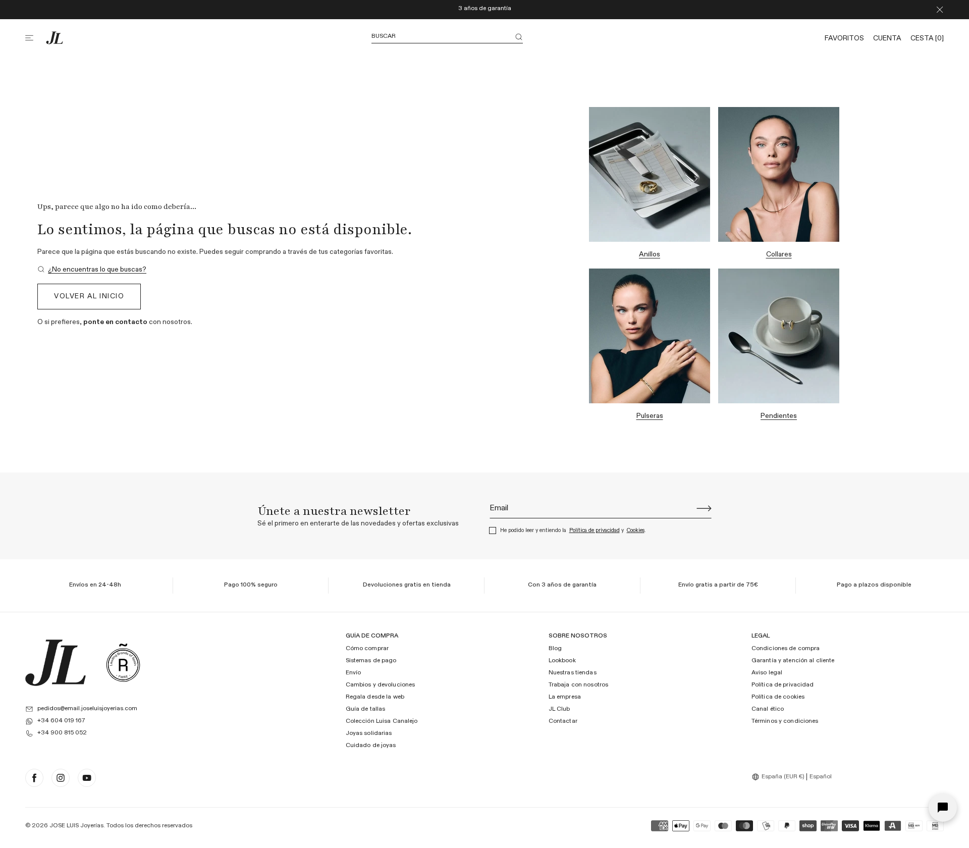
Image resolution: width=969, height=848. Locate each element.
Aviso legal (766, 673)
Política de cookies (777, 697)
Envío (353, 673)
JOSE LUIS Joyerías (76, 826)
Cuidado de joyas (371, 746)
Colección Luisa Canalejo (382, 721)
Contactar (563, 721)
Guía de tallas (366, 709)
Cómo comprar (367, 649)
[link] (91, 270)
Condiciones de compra (785, 649)
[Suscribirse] (704, 508)
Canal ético (767, 709)
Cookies (635, 530)
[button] (35, 38)
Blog (555, 649)
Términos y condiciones (785, 721)
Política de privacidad (594, 530)
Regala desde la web (375, 697)
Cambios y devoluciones (380, 685)
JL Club (559, 709)
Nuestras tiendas (573, 673)
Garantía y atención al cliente (793, 661)
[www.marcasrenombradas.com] (123, 663)
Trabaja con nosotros (578, 685)
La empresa (565, 697)
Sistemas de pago (371, 661)
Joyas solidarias (369, 733)
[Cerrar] (940, 10)
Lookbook (562, 661)
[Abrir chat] (943, 807)
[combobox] (779, 777)
